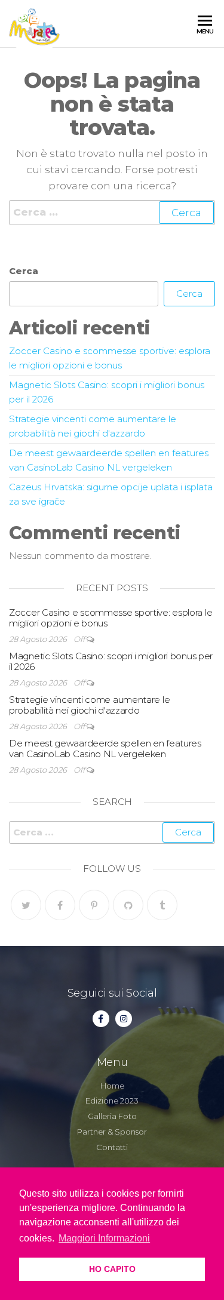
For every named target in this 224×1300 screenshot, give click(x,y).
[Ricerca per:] (112, 212)
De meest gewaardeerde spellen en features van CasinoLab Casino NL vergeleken (105, 748)
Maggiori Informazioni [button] (104, 1238)
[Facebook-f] (101, 1018)
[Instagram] (123, 1018)
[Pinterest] (94, 905)
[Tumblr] (162, 905)
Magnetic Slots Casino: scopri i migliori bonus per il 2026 (111, 661)
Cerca (23, 270)
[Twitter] (26, 905)
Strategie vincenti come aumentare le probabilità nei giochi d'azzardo (89, 705)
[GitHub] (128, 905)
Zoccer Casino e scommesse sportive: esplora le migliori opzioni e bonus (110, 618)
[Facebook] (60, 905)
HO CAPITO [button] (112, 1269)
